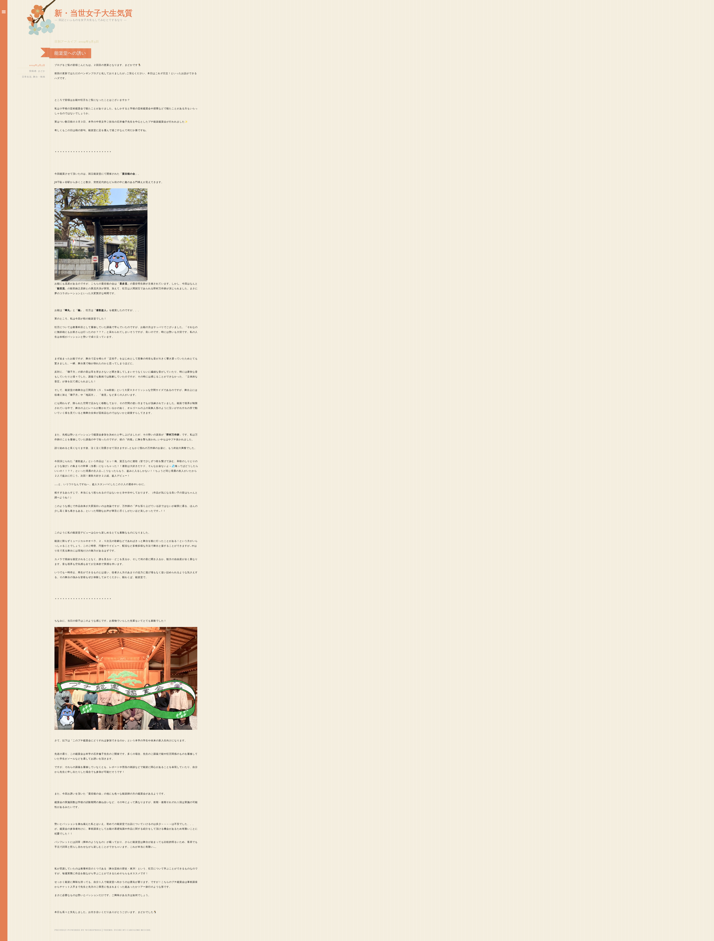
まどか (41, 71)
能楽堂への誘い (70, 53)
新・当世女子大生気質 (93, 13)
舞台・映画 (39, 76)
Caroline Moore (138, 930)
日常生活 (27, 76)
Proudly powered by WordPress (77, 930)
